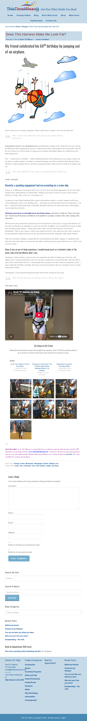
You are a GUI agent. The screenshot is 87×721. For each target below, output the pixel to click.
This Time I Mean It (43, 6)
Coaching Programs (33, 671)
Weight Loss (53, 463)
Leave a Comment (42, 39)
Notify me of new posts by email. (20, 552)
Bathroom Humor (12, 625)
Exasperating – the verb (14, 639)
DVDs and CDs (31, 675)
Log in (63, 718)
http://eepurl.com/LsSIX (14, 680)
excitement (27, 466)
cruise (16, 466)
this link (69, 454)
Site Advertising (31, 693)
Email (11, 522)
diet (21, 466)
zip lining (55, 466)
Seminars (29, 686)
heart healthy (40, 466)
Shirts (27, 689)
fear (33, 466)
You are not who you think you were (19, 632)
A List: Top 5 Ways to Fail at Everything (20, 365)
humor (22, 463)
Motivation (30, 463)
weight (48, 466)
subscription (30, 696)
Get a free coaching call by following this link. (23, 651)
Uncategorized (31, 700)
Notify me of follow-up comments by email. (24, 545)
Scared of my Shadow (14, 629)
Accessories (30, 664)
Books (27, 668)
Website (11, 532)
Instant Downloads (32, 679)
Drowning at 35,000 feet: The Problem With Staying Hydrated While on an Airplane (42, 367)
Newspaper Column (41, 463)
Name (11, 513)
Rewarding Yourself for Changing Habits (64, 365)
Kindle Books (30, 682)
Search (12, 598)
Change (16, 463)
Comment (12, 486)
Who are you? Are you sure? (16, 636)
